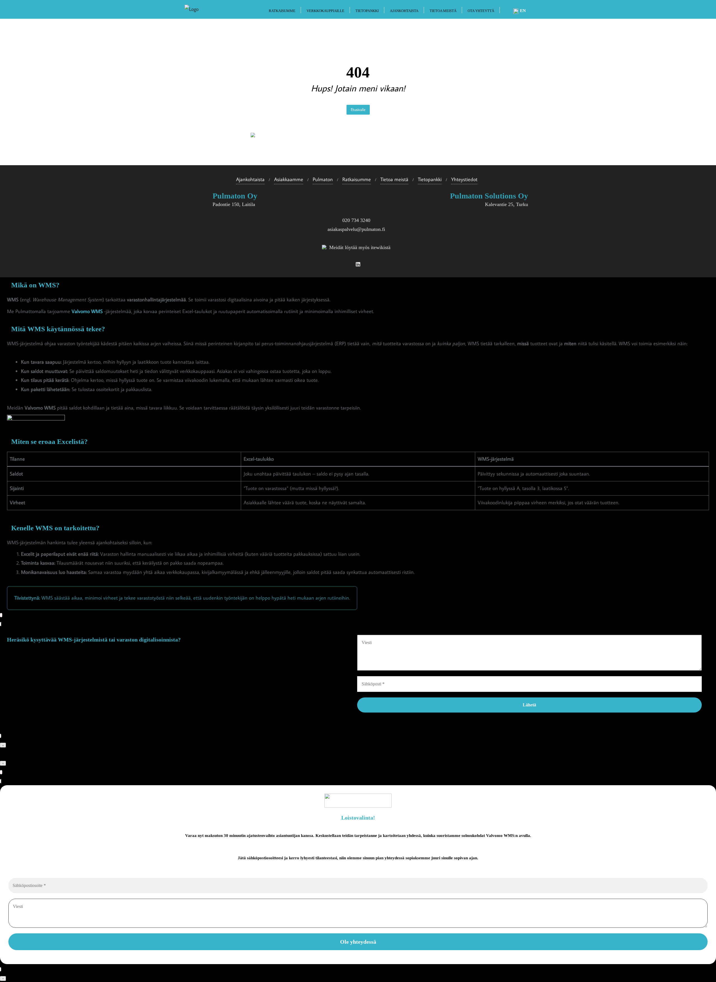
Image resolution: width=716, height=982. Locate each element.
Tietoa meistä (394, 179)
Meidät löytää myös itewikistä (359, 247)
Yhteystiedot (464, 179)
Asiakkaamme (288, 179)
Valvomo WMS (87, 311)
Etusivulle (358, 109)
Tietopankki (430, 179)
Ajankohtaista (250, 179)
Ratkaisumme (356, 179)
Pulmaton (323, 179)
